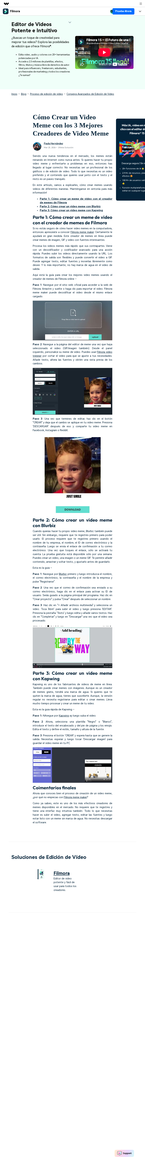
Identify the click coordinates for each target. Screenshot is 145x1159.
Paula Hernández (53, 143)
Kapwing (64, 715)
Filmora (62, 873)
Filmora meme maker (82, 232)
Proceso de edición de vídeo (46, 94)
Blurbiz (63, 574)
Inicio (14, 94)
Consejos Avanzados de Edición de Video (90, 94)
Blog (23, 94)
